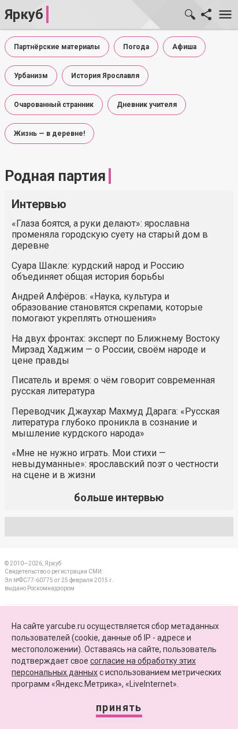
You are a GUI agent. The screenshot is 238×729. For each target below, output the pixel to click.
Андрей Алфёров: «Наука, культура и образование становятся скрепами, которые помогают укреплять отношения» (107, 307)
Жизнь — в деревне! (49, 133)
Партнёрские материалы (57, 47)
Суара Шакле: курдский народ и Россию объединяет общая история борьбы (98, 271)
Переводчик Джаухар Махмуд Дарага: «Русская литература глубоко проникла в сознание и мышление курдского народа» (116, 422)
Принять (119, 707)
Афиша (184, 47)
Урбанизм (31, 76)
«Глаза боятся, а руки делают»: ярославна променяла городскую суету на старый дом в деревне (110, 234)
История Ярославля (105, 76)
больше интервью (119, 497)
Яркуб (24, 14)
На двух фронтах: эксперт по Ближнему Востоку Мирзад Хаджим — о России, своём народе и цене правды (116, 349)
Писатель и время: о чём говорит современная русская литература (113, 386)
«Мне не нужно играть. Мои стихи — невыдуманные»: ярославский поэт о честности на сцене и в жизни (115, 463)
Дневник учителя (147, 105)
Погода (136, 47)
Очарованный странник (54, 105)
